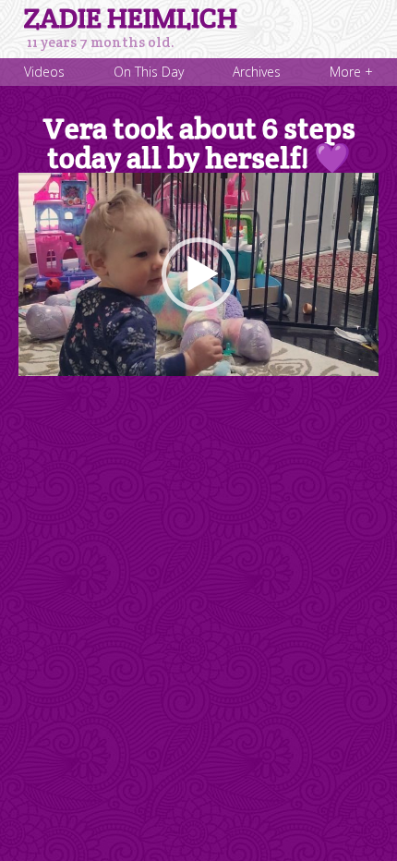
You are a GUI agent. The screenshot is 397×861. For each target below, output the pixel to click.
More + (351, 71)
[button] (198, 274)
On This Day (149, 71)
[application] (198, 274)
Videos (44, 71)
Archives (257, 71)
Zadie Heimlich (130, 18)
